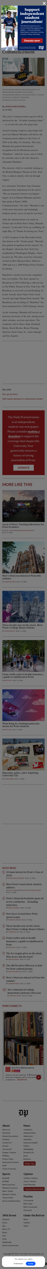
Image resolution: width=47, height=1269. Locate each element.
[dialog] (23, 634)
